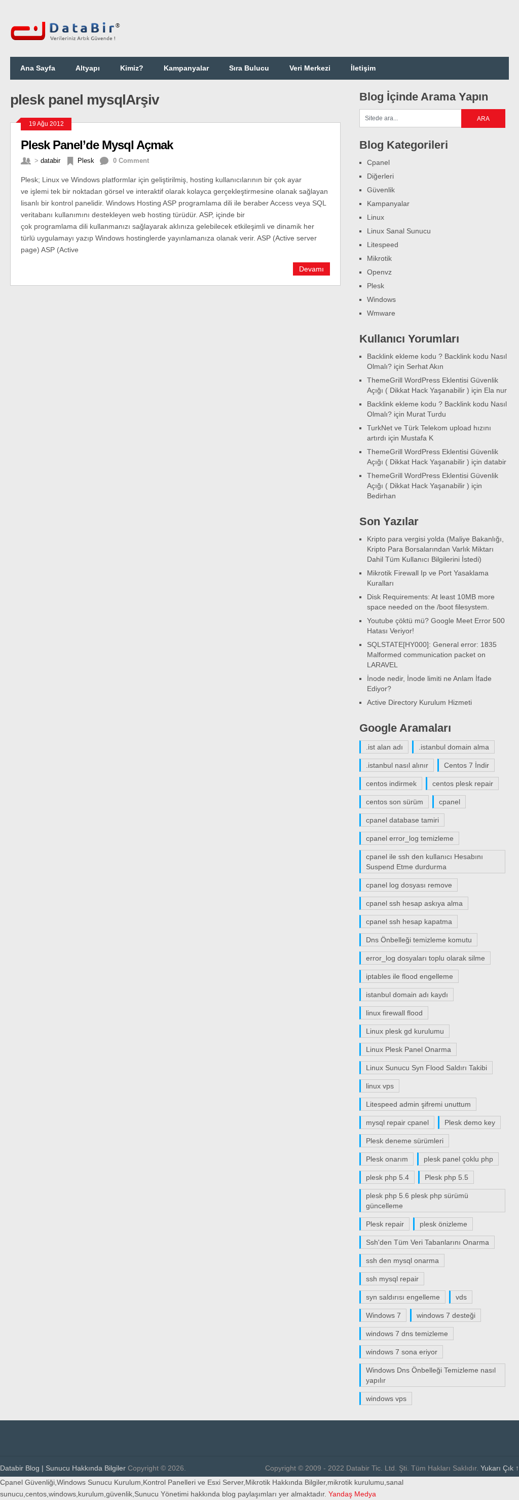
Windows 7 (383, 1315)
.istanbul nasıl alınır (397, 765)
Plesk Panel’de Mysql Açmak (97, 145)
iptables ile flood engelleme (409, 976)
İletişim (363, 68)
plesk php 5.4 (387, 1177)
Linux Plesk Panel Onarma (408, 1049)
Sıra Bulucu (249, 68)
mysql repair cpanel (397, 1122)
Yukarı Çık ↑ (499, 1468)
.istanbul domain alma (454, 747)
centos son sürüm (394, 802)
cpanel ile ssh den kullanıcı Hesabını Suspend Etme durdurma (424, 862)
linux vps (380, 1086)
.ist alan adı (384, 747)
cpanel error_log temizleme (410, 838)
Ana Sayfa (37, 68)
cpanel (449, 802)
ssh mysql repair (392, 1279)
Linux (375, 217)
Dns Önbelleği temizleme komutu (419, 940)
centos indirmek (391, 783)
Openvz (379, 272)
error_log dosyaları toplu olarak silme (425, 958)
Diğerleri (380, 176)
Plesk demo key (469, 1122)
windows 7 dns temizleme (407, 1333)
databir (50, 160)
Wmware (381, 313)
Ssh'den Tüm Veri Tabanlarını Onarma (427, 1242)
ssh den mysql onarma (402, 1260)
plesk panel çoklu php (458, 1159)
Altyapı (88, 68)
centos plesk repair (462, 783)
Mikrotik (379, 258)
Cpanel (378, 162)
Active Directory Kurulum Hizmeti (419, 702)
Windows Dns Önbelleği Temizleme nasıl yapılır (431, 1375)
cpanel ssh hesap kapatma (409, 921)
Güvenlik (381, 190)
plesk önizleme (443, 1224)
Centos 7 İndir (466, 765)
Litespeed (382, 245)
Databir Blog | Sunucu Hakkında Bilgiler (63, 1468)
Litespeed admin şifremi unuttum (418, 1104)
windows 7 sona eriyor (401, 1352)
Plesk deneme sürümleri (404, 1141)
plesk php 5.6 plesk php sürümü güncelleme (417, 1200)
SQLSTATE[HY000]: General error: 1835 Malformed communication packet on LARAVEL (432, 654)
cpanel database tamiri (402, 820)
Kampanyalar (186, 68)
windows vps (386, 1398)
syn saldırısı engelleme (403, 1297)
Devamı (311, 269)
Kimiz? (131, 68)
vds (461, 1297)
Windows (381, 299)
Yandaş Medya (352, 1494)
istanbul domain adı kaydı (407, 995)
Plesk (86, 160)
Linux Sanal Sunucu (399, 231)
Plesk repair (385, 1224)
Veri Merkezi (309, 68)
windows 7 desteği (446, 1315)
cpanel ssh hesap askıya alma (414, 903)
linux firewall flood (394, 1013)
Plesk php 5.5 (446, 1177)
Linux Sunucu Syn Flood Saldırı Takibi (426, 1068)
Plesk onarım (387, 1159)
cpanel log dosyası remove (409, 885)
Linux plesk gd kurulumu (405, 1031)
